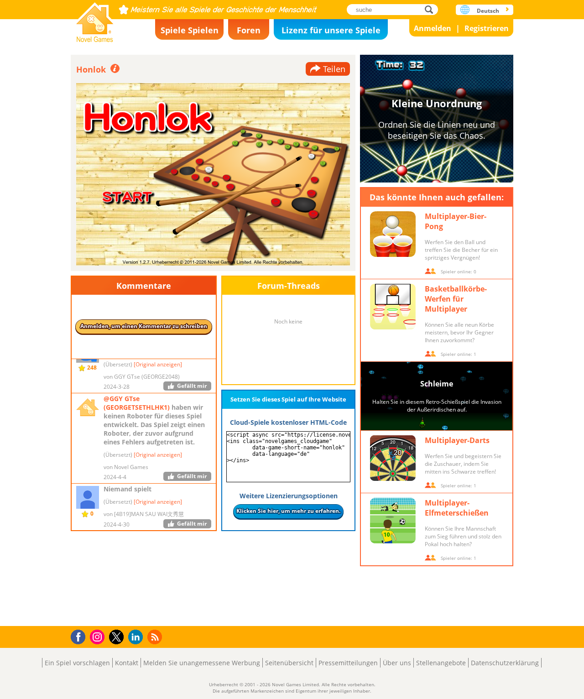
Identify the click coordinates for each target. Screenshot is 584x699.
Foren (249, 30)
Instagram (98, 636)
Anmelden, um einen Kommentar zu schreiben (143, 326)
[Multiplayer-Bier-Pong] (393, 234)
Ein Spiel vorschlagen (77, 662)
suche (431, 9)
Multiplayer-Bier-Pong (455, 221)
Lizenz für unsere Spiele (331, 30)
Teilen (334, 68)
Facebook (80, 636)
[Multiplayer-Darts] (393, 458)
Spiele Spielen (190, 30)
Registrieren (486, 28)
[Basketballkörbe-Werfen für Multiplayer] (393, 306)
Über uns (397, 662)
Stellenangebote (441, 662)
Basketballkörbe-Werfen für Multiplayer (456, 299)
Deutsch (488, 11)
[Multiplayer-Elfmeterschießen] (393, 520)
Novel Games (95, 19)
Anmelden (432, 28)
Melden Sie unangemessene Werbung (201, 662)
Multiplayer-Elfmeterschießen (457, 508)
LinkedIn (137, 637)
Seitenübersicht (289, 662)
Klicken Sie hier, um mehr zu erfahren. (288, 511)
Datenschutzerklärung (505, 662)
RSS (156, 637)
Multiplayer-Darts (457, 440)
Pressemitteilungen (348, 662)
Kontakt (126, 662)
